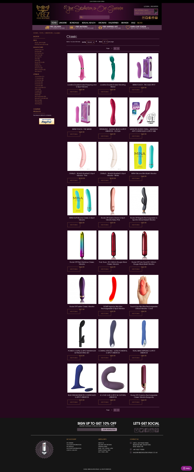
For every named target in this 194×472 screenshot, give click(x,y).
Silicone (37, 100)
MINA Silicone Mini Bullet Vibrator (143, 173)
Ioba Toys (37, 55)
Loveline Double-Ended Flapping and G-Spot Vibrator (81, 86)
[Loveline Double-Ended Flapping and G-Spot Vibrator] (81, 67)
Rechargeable (39, 96)
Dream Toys (38, 49)
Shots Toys (38, 67)
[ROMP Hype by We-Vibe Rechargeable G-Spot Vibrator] (112, 289)
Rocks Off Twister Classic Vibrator (82, 306)
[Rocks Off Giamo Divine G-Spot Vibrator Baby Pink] (112, 200)
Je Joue (37, 57)
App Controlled (39, 87)
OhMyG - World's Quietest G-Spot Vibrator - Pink (82, 174)
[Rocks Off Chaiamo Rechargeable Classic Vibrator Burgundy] (143, 378)
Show (100, 41)
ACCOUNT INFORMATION (74, 444)
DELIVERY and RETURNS (105, 444)
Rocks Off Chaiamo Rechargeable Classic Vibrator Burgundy (144, 396)
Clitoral (37, 89)
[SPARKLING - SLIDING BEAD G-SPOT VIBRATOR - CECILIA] (112, 111)
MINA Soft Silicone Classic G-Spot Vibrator (81, 219)
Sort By (84, 42)
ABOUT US (101, 443)
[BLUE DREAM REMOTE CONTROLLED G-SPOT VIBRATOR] (81, 378)
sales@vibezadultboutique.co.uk (145, 452)
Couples (37, 91)
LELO (36, 58)
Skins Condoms (39, 69)
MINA (36, 60)
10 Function (38, 76)
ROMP (36, 64)
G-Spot (37, 93)
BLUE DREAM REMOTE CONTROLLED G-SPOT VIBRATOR (82, 396)
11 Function (38, 78)
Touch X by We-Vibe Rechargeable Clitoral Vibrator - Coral (144, 307)
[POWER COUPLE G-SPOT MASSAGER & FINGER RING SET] (81, 333)
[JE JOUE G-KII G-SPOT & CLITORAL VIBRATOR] (112, 378)
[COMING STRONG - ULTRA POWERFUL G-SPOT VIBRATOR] (112, 333)
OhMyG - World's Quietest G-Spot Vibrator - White (113, 174)
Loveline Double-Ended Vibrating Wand (113, 86)
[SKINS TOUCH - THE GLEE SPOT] (143, 67)
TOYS (41, 33)
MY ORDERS (70, 443)
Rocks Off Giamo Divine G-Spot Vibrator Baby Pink (113, 219)
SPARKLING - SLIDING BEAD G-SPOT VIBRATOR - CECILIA (113, 130)
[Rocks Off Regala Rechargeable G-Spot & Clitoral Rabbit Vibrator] (143, 200)
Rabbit (37, 94)
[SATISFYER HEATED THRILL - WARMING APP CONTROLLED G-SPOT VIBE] (143, 111)
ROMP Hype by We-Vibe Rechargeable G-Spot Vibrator (113, 307)
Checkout (147, 13)
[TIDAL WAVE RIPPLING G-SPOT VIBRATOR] (143, 333)
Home (35, 33)
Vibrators (49, 33)
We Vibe (37, 71)
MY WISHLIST (70, 446)
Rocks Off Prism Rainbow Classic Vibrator (82, 263)
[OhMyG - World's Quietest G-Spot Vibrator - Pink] (81, 156)
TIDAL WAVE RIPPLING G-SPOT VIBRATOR (144, 352)
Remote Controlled (40, 98)
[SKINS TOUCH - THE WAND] (81, 111)
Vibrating (37, 102)
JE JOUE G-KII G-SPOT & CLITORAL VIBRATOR (113, 396)
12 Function (38, 80)
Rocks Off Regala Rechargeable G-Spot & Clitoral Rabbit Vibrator (144, 219)
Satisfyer (37, 66)
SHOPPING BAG (141, 10)
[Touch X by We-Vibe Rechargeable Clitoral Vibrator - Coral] (143, 289)
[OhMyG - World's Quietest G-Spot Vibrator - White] (112, 156)
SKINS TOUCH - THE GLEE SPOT (144, 85)
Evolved (37, 51)
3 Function (38, 82)
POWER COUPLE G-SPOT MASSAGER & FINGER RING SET (82, 352)
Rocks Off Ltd (39, 62)
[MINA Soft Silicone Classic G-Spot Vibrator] (81, 200)
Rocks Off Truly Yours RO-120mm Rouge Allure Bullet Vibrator (144, 263)
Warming (37, 104)
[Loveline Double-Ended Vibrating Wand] (112, 67)
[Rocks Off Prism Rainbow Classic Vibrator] (81, 245)
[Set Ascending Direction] (96, 42)
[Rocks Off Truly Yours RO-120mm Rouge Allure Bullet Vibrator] (143, 245)
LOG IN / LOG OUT (72, 450)
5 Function (38, 84)
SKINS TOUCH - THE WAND (82, 129)
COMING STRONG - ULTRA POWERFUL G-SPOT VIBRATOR (112, 352)
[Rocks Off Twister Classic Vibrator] (81, 289)
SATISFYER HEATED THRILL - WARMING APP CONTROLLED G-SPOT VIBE (144, 130)
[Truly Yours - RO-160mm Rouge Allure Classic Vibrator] (112, 245)
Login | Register (151, 6)
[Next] (118, 48)
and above (40, 44)
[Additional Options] (46, 121)
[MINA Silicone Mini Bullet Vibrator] (143, 156)
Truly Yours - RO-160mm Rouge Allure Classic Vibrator (113, 263)
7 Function (38, 85)
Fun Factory (38, 53)
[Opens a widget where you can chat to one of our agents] (186, 468)
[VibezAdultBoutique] (42, 12)
